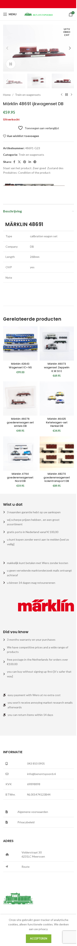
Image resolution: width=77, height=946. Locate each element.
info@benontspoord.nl (41, 774)
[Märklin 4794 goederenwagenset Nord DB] (20, 453)
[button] (7, 48)
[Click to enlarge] (10, 63)
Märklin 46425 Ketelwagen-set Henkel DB (57, 422)
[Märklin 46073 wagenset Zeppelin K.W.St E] (57, 343)
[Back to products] (66, 94)
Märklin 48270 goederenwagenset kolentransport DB (57, 477)
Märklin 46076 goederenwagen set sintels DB (20, 422)
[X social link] (19, 162)
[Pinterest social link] (24, 162)
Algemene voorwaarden (32, 812)
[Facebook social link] (14, 162)
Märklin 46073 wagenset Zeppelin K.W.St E (56, 367)
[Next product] (71, 94)
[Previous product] (61, 94)
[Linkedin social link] (29, 162)
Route (26, 866)
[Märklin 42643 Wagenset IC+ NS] (20, 343)
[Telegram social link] (35, 162)
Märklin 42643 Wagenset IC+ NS (20, 365)
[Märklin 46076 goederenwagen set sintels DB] (20, 398)
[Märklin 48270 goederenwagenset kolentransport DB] (57, 453)
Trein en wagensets (28, 94)
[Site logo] (38, 14)
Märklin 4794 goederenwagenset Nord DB (20, 477)
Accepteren (38, 938)
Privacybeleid (25, 822)
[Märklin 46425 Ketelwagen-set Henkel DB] (57, 398)
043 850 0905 (36, 763)
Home (7, 94)
